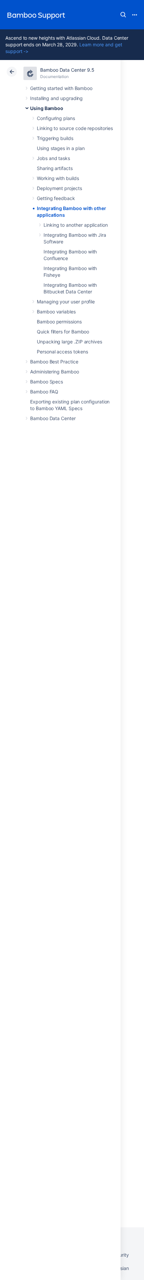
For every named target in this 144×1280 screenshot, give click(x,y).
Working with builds (58, 178)
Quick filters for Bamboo (63, 331)
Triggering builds (55, 138)
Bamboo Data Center (53, 418)
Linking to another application (76, 225)
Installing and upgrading (56, 98)
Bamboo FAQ (44, 391)
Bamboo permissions (59, 321)
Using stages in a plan (60, 148)
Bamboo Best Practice (54, 361)
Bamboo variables (56, 311)
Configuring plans (56, 118)
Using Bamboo (46, 108)
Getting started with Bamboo (61, 88)
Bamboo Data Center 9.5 (67, 70)
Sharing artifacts (55, 168)
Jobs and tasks (53, 158)
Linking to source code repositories (75, 128)
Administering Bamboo (54, 371)
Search (123, 14)
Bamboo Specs (46, 381)
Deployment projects (59, 188)
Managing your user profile (66, 301)
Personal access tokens (62, 351)
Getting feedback (56, 198)
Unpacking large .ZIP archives (69, 341)
